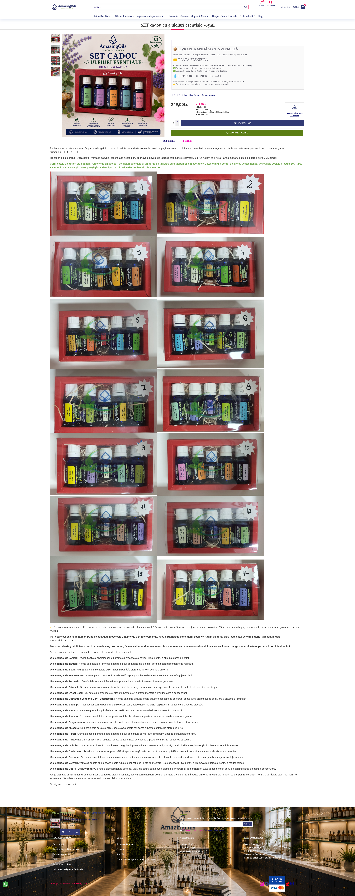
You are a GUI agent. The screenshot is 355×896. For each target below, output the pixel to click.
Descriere (169, 141)
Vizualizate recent (63, 813)
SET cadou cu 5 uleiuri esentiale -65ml (78, 820)
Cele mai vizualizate (93, 813)
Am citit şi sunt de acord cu (203, 830)
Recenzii (187, 141)
